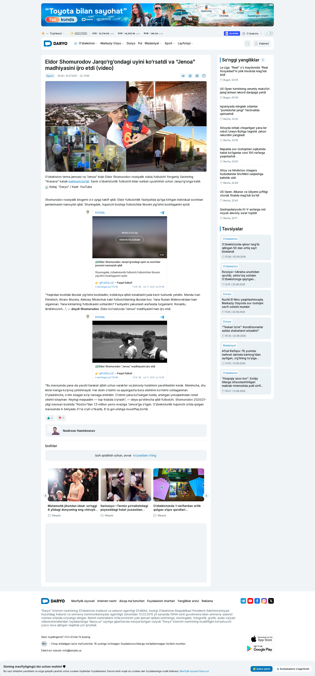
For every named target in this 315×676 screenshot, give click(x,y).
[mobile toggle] (75, 43)
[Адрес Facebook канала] (257, 601)
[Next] (206, 496)
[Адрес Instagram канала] (264, 601)
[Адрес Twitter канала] (271, 601)
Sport (168, 43)
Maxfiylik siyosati (83, 601)
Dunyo (131, 43)
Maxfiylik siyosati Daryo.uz (194, 671)
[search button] (247, 43)
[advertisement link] (232, 33)
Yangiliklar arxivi (188, 601)
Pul (140, 43)
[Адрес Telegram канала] (243, 601)
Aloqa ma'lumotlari (131, 601)
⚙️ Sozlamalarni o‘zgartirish (292, 668)
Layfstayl (184, 43)
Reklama (207, 601)
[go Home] (53, 601)
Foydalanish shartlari (161, 601)
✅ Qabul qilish (261, 668)
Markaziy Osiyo (110, 43)
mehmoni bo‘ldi (78, 181)
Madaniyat (152, 43)
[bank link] (78, 33)
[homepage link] (55, 43)
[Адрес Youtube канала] (250, 601)
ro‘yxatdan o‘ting (144, 455)
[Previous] (46, 496)
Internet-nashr (107, 601)
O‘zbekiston (87, 43)
